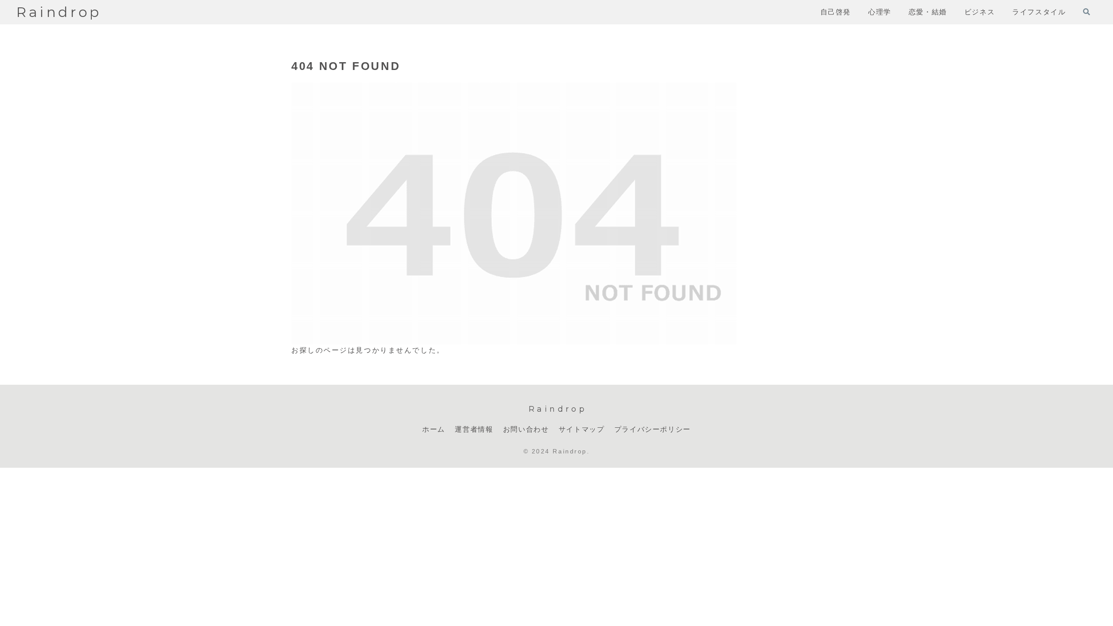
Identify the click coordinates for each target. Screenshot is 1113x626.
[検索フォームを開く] (1086, 11)
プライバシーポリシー (652, 429)
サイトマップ (582, 429)
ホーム (433, 429)
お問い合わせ (526, 429)
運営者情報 (474, 429)
